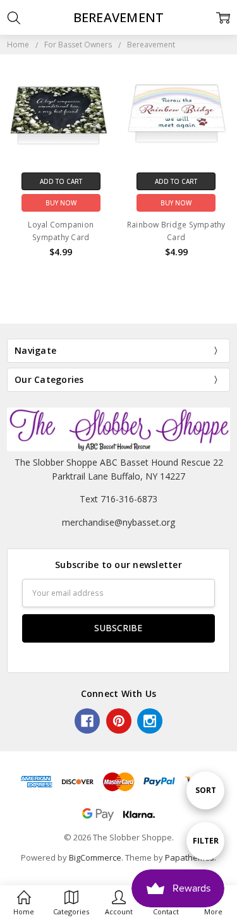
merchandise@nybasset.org (118, 522)
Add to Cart (61, 181)
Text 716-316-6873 (118, 499)
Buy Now (61, 202)
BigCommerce (95, 857)
